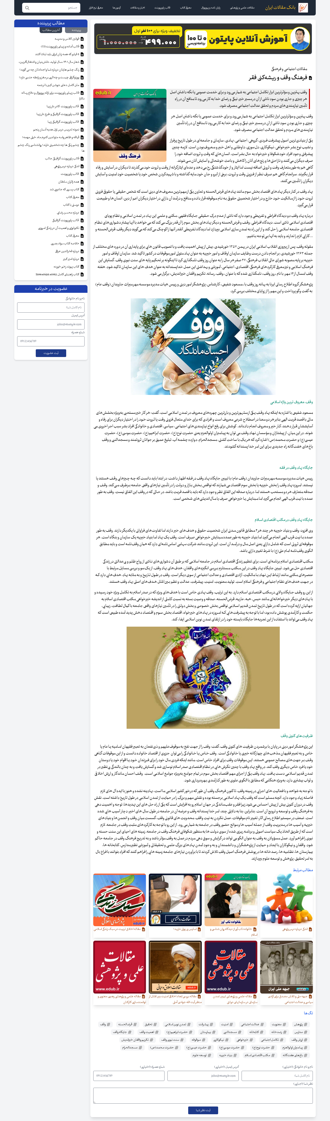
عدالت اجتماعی (250, 1024)
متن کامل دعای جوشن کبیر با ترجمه (58, 85)
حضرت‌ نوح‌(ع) (261, 1047)
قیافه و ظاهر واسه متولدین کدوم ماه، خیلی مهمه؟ (51, 137)
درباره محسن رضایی (68, 212)
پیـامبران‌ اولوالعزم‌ (292, 1047)
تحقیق (149, 1024)
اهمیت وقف (146, 1032)
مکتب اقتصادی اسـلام (258, 1055)
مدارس (298, 1032)
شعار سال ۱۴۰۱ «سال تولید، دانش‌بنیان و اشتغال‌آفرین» (49, 62)
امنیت (225, 1024)
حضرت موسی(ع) (229, 1047)
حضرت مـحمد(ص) (162, 1047)
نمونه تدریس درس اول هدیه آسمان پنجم (56, 129)
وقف (103, 1024)
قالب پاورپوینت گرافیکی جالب (62, 158)
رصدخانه (276, 1032)
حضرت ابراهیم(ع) (177, 1032)
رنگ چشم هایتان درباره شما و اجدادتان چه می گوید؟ (49, 70)
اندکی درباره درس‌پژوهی (67, 166)
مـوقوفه (196, 1040)
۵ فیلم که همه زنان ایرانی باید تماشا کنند (57, 54)
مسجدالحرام (130, 1047)
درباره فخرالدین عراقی (67, 251)
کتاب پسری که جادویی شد (65, 189)
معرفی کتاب (73, 197)
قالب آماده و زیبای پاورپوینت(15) (60, 46)
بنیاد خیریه (226, 1055)
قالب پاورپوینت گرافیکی (66, 220)
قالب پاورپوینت (70, 174)
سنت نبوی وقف (170, 1040)
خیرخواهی (243, 1040)
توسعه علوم (200, 1055)
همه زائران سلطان (69, 182)
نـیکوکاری (218, 1040)
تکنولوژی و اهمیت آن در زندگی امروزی (59, 228)
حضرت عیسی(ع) (196, 1047)
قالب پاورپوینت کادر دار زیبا (63, 106)
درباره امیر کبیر (71, 259)
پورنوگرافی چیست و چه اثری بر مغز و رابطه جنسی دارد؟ (49, 77)
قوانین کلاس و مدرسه (67, 39)
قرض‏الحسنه (125, 1024)
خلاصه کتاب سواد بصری (65, 243)
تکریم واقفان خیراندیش (135, 1040)
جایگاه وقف (120, 1032)
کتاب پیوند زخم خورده (67, 267)
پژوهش (298, 1024)
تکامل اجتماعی (270, 1040)
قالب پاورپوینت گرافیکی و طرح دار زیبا (58, 114)
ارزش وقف (297, 1040)
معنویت (277, 1024)
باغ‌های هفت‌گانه (293, 1055)
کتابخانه (254, 1032)
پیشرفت (204, 1024)
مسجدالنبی (230, 1032)
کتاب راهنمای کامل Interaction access (58, 274)
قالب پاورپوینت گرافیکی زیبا (64, 122)
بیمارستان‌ (205, 1032)
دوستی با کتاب (71, 205)
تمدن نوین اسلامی (176, 1024)
